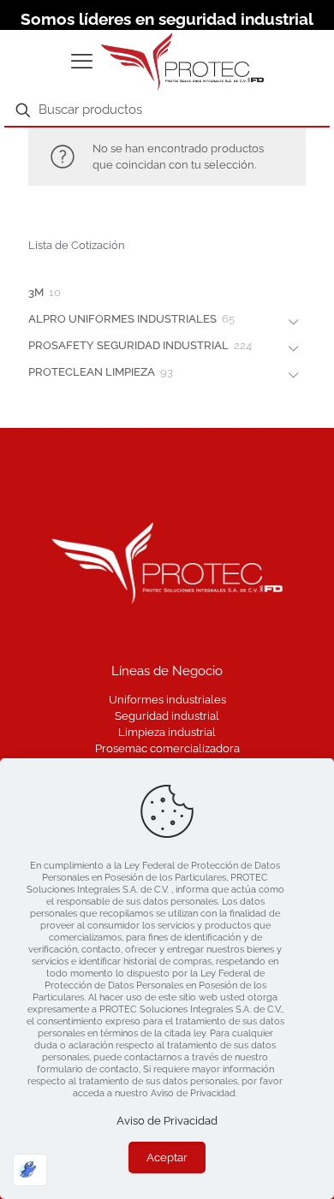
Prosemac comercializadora (167, 748)
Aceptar (167, 1157)
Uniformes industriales (167, 699)
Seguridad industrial (167, 715)
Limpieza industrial (167, 732)
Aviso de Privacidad (167, 1120)
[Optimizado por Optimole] (30, 1170)
